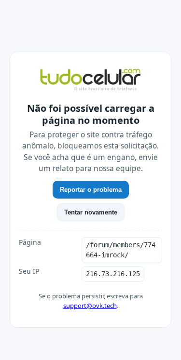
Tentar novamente (90, 212)
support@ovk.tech (90, 305)
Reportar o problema (91, 189)
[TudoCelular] (90, 80)
